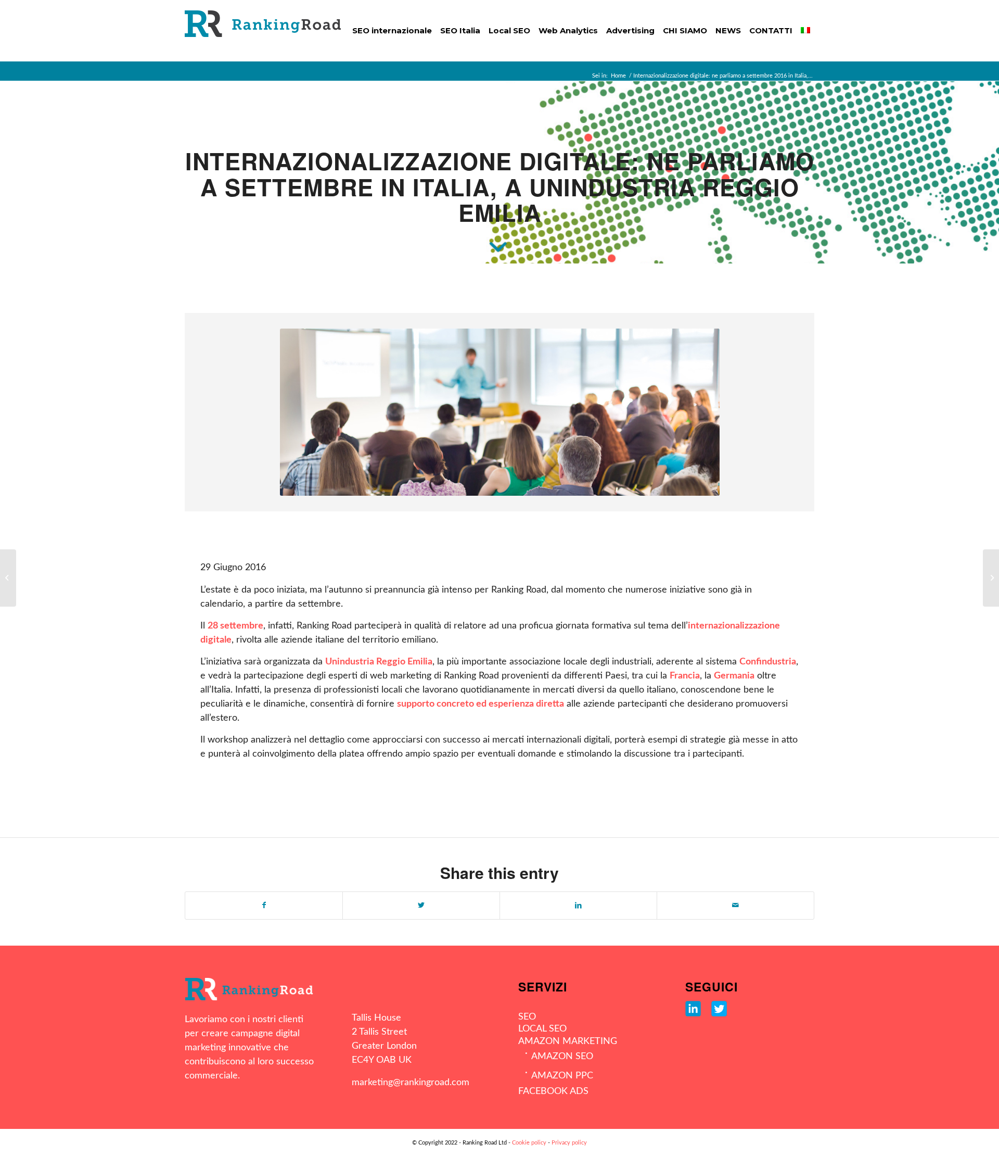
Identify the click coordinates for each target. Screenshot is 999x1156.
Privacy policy (569, 1143)
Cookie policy (529, 1143)
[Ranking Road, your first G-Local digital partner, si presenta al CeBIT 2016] (8, 578)
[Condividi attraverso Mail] (735, 905)
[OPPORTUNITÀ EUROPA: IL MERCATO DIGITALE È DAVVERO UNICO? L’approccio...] (991, 578)
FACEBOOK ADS (553, 1091)
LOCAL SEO (542, 1029)
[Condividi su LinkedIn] (578, 905)
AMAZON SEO (562, 1056)
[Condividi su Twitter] (421, 905)
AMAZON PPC (562, 1075)
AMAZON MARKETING (567, 1041)
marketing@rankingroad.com (410, 1082)
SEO (527, 1017)
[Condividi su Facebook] (263, 905)
